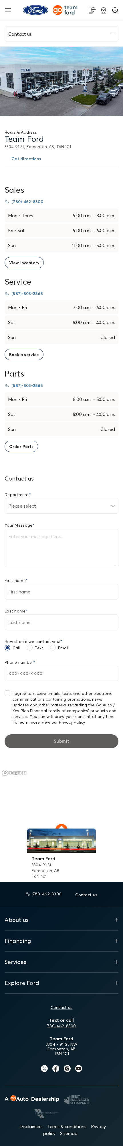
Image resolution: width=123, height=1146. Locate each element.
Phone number (20, 662)
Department (18, 494)
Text (39, 647)
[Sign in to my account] (115, 10)
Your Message (20, 525)
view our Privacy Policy (63, 722)
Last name (16, 611)
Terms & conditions (66, 1126)
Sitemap (69, 1133)
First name (16, 580)
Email (63, 647)
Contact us (62, 1007)
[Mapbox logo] (14, 772)
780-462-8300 (61, 1025)
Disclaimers (31, 1126)
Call (16, 647)
